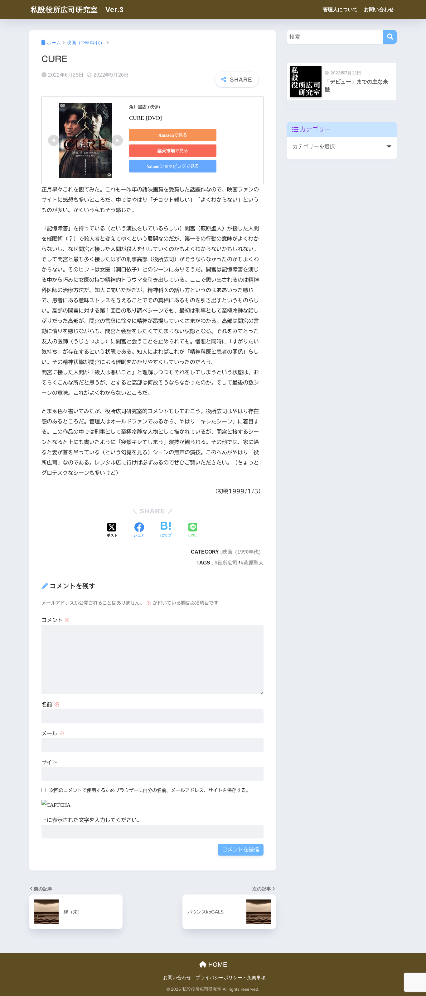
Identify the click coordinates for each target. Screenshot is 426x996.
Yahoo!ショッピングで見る (173, 166)
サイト (49, 762)
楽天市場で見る (172, 151)
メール (53, 733)
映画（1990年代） (243, 552)
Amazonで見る (172, 135)
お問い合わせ (379, 9)
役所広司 (227, 562)
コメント (55, 620)
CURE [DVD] (145, 117)
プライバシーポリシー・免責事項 (231, 977)
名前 (50, 704)
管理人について (340, 9)
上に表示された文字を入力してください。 (91, 820)
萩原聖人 (254, 562)
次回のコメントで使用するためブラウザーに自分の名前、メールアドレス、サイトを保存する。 (149, 790)
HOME (216, 964)
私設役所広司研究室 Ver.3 (77, 10)
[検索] (390, 37)
